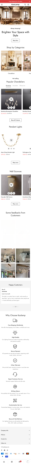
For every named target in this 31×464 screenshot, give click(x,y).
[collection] (12, 462)
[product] (4, 462)
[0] (28, 4)
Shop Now (15, 40)
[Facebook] (4, 450)
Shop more (15, 162)
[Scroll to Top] (28, 456)
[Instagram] (7, 450)
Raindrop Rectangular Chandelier (9, 111)
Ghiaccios (22, 86)
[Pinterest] (1, 450)
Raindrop (8, 86)
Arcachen (15, 86)
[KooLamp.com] (15, 4)
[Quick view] (14, 107)
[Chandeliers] (11, 61)
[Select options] (8, 107)
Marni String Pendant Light (8, 152)
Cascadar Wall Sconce (6, 197)
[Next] (18, 306)
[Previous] (13, 306)
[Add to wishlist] (11, 107)
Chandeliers (11, 73)
